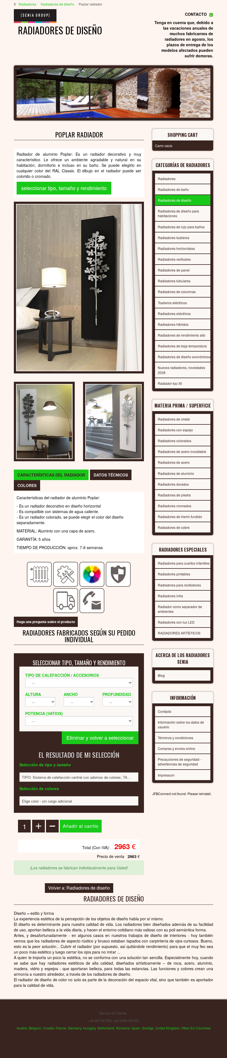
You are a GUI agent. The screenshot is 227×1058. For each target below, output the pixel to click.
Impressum (166, 775)
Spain (135, 1028)
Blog (161, 675)
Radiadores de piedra (174, 495)
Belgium (35, 1028)
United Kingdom (167, 1028)
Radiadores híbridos (173, 324)
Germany (74, 1028)
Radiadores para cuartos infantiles (184, 563)
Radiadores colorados (174, 440)
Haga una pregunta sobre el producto (46, 621)
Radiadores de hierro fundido (180, 516)
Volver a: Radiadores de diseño (79, 888)
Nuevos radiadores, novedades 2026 (181, 370)
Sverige (148, 1028)
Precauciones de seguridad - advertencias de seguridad (179, 761)
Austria (22, 1028)
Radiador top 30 (170, 383)
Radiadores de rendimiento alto (181, 335)
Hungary (89, 1028)
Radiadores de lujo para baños (181, 226)
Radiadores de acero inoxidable (182, 451)
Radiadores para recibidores (179, 585)
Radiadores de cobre (174, 527)
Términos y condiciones (175, 737)
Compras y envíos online (176, 748)
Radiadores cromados (174, 505)
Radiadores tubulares (174, 280)
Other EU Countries (196, 1028)
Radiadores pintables (174, 574)
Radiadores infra (170, 595)
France (61, 1028)
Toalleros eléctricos (172, 302)
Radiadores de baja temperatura (182, 346)
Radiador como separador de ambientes (180, 609)
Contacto (164, 711)
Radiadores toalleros (173, 237)
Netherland (105, 1028)
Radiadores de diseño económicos (184, 356)
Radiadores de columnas (177, 291)
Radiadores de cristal (174, 419)
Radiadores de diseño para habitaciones (178, 213)
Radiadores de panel (174, 270)
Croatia (48, 1028)
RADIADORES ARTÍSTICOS (179, 633)
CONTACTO (196, 14)
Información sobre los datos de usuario (181, 724)
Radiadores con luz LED (176, 622)
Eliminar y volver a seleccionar (100, 737)
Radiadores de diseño (57, 4)
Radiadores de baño (173, 189)
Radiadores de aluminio (176, 473)
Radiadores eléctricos (174, 313)
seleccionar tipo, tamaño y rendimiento (64, 187)
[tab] (51, 475)
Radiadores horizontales (176, 248)
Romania (123, 1028)
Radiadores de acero (174, 462)
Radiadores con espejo (175, 429)
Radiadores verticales (174, 259)
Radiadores (27, 4)
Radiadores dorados (173, 484)
